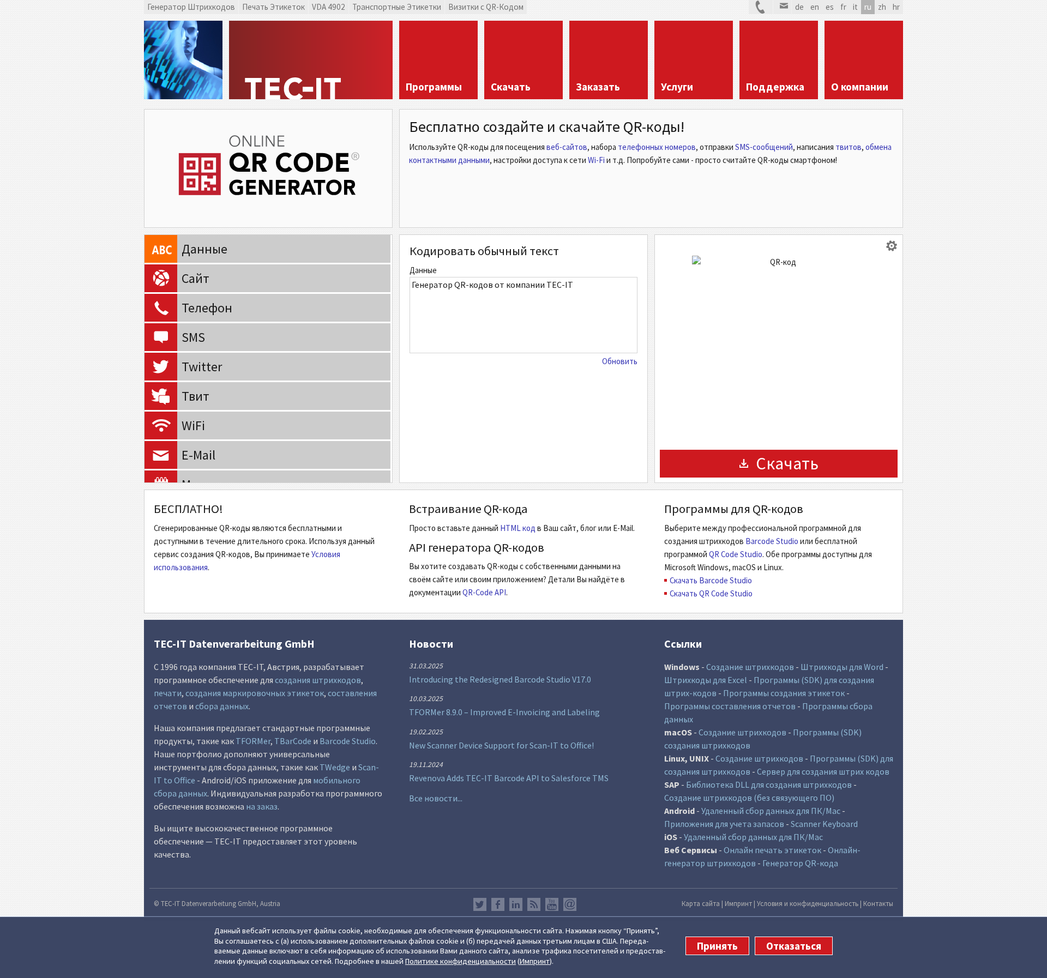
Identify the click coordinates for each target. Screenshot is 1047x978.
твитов (848, 147)
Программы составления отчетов (730, 706)
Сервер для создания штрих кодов (823, 771)
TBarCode (292, 740)
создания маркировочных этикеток (254, 692)
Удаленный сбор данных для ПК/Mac (770, 810)
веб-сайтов (566, 147)
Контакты (878, 903)
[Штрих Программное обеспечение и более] (183, 60)
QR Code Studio (735, 554)
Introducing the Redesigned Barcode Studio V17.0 (500, 679)
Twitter (479, 904)
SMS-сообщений (764, 147)
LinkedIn (515, 904)
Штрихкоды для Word (842, 666)
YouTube (551, 904)
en (814, 7)
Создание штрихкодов (750, 666)
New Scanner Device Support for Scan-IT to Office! (501, 745)
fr (843, 7)
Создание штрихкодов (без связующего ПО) (749, 797)
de (799, 7)
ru (867, 7)
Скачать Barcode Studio (711, 580)
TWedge (335, 767)
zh (882, 7)
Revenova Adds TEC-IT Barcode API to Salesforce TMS (509, 777)
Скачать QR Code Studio (711, 593)
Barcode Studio (771, 541)
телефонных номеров (657, 147)
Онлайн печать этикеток (772, 849)
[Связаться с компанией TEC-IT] (761, 7)
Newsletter (569, 904)
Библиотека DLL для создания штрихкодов (769, 784)
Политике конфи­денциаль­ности (460, 961)
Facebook (497, 904)
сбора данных (222, 706)
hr (896, 7)
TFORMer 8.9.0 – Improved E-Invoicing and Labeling (504, 712)
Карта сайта (701, 903)
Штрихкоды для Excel (705, 679)
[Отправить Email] (782, 7)
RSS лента (533, 904)
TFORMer (253, 740)
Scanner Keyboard (824, 823)
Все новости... (435, 798)
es (830, 7)
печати (168, 692)
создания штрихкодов (318, 679)
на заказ (262, 806)
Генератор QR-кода (800, 863)
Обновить (619, 361)
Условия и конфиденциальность (807, 903)
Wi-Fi (596, 160)
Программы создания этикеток (784, 692)
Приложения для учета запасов (724, 823)
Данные (423, 270)
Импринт (535, 961)
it (855, 7)
